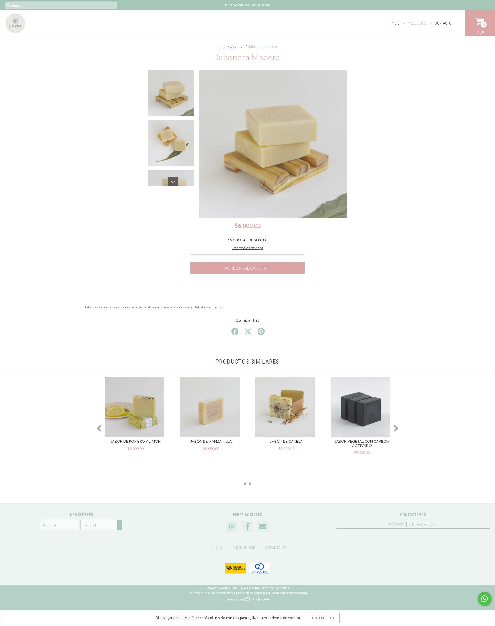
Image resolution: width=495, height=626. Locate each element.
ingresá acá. (263, 593)
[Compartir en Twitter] (248, 332)
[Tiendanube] (247, 601)
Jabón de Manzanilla (211, 441)
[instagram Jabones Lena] (232, 526)
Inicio (395, 23)
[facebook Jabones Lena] (247, 526)
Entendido (323, 618)
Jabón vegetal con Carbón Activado (362, 443)
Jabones (237, 47)
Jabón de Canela (286, 441)
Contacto (442, 23)
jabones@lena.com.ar (424, 524)
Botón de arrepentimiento (290, 593)
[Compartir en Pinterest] (261, 332)
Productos (417, 23)
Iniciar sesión (260, 5)
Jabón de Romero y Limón (136, 441)
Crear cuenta (239, 5)
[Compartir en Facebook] (234, 332)
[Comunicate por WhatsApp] (484, 598)
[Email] (263, 526)
